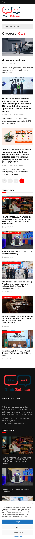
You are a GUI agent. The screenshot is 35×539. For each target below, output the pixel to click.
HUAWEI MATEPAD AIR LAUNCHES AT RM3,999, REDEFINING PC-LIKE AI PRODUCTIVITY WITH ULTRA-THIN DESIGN (17, 220)
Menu (4, 20)
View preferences (17, 532)
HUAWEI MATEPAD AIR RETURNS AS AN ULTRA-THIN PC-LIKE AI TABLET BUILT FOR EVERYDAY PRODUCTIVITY (17, 319)
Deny (17, 527)
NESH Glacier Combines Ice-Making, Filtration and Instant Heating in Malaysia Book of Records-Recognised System (17, 285)
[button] (32, 504)
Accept (17, 522)
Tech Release (19, 64)
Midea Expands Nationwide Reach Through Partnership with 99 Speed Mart (16, 353)
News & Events (8, 198)
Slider (17, 198)
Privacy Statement (18, 536)
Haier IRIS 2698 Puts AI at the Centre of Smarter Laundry (17, 253)
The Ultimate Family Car (14, 60)
